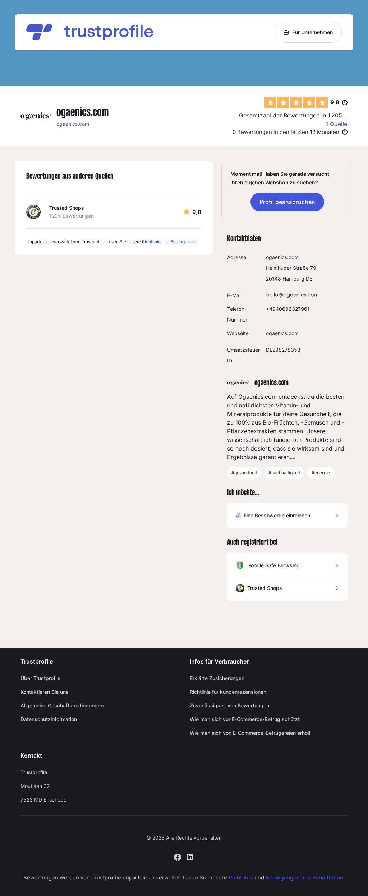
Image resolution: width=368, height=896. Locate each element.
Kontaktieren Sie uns (44, 692)
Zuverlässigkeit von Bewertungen (229, 705)
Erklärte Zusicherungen (217, 678)
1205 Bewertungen (71, 216)
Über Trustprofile (40, 678)
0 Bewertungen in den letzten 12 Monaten (286, 132)
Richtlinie (151, 241)
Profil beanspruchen (287, 201)
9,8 (339, 103)
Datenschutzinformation (48, 719)
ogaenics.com (72, 124)
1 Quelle (336, 124)
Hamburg (293, 279)
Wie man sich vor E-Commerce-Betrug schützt (245, 719)
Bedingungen (183, 241)
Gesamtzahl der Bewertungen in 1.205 (290, 115)
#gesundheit (244, 472)
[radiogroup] (296, 102)
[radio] (270, 102)
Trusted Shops (66, 208)
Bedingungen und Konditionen (304, 877)
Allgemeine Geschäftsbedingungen (62, 705)
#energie (321, 472)
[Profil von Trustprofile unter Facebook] (177, 856)
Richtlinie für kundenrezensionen (228, 692)
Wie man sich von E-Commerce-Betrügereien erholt (250, 733)
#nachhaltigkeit (284, 472)
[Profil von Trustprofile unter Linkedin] (190, 856)
